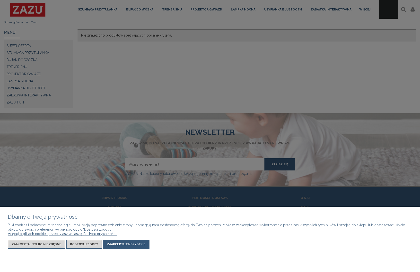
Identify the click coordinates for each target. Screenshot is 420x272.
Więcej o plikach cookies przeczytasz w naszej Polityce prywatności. (62, 234)
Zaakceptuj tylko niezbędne (36, 244)
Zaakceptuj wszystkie (126, 244)
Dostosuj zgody (84, 244)
